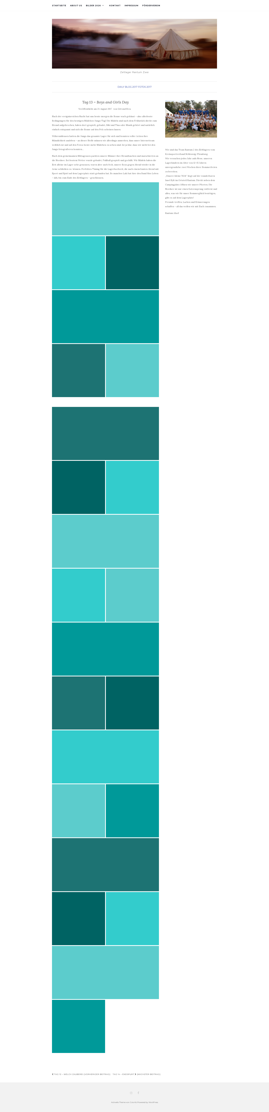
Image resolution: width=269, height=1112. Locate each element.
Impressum (131, 5)
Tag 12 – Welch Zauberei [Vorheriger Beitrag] (82, 1074)
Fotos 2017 (145, 87)
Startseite (59, 5)
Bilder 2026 (93, 5)
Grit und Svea (124, 109)
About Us (76, 5)
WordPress (153, 1102)
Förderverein (151, 5)
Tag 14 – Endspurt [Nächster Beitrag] (136, 1074)
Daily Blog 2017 (127, 87)
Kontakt (115, 5)
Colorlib (133, 1102)
